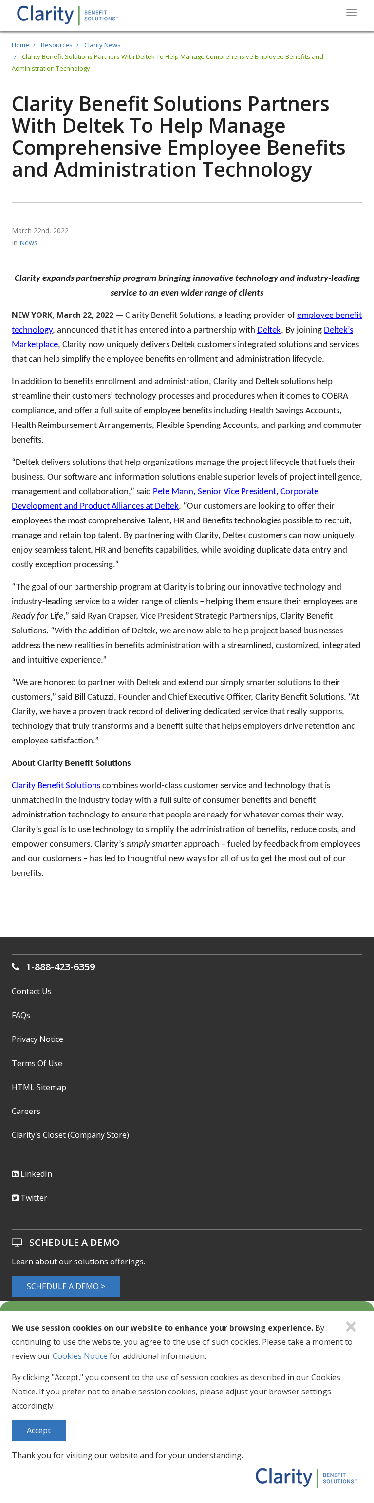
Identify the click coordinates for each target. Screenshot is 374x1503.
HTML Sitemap (39, 1087)
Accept (39, 1430)
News (28, 242)
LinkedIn (35, 1174)
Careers (26, 1111)
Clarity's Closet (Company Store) (70, 1135)
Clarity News (102, 44)
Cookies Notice (80, 1356)
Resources (57, 44)
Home (20, 44)
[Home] (64, 15)
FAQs (21, 1015)
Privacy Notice (37, 1039)
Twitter (33, 1197)
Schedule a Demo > (66, 1286)
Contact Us (32, 991)
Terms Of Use (37, 1063)
